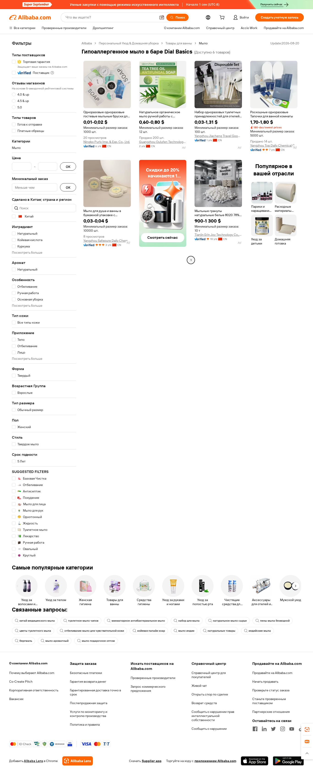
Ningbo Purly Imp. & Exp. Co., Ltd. (106, 142)
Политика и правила (85, 724)
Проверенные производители (153, 678)
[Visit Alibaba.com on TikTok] (301, 729)
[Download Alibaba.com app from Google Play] (288, 760)
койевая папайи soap (151, 630)
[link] (307, 729)
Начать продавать (265, 681)
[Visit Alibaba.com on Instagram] (282, 729)
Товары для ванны (178, 43)
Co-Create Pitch (21, 681)
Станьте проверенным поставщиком (269, 701)
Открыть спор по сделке (210, 694)
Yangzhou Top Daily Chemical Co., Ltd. (274, 145)
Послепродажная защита (88, 703)
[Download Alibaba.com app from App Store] (254, 760)
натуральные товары (221, 630)
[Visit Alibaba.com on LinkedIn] (264, 729)
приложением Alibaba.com (215, 761)
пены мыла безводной (275, 620)
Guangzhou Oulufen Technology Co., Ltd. (163, 142)
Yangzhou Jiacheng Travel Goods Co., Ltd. (218, 136)
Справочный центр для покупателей (209, 675)
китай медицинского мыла (37, 620)
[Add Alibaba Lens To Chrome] (77, 760)
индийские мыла (260, 630)
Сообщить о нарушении (209, 728)
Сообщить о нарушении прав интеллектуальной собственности (213, 716)
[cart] (223, 18)
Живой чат (199, 685)
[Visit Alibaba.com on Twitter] (273, 729)
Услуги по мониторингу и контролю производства (88, 714)
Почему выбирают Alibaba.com (31, 673)
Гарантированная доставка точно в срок (95, 692)
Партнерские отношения (271, 712)
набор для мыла (189, 620)
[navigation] (44, 299)
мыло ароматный (57, 640)
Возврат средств (204, 703)
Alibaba (87, 43)
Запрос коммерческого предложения (148, 688)
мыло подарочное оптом (98, 640)
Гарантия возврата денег (88, 681)
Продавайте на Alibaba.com (272, 673)
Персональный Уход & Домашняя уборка (129, 43)
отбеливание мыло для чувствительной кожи (94, 630)
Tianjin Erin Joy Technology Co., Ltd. (218, 234)
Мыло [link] (203, 43)
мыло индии (186, 630)
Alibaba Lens (33, 761)
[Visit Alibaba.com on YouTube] (291, 729)
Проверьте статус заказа (270, 690)
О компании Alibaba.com (28, 663)
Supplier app (152, 761)
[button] (162, 17)
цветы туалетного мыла (35, 630)
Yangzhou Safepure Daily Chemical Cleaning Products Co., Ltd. (107, 240)
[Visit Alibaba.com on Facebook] (255, 729)
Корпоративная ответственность (33, 690)
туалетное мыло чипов (83, 620)
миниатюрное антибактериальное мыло (138, 620)
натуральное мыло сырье (230, 620)
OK (68, 167)
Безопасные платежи (86, 673)
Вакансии (16, 699)
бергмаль (25, 640)
